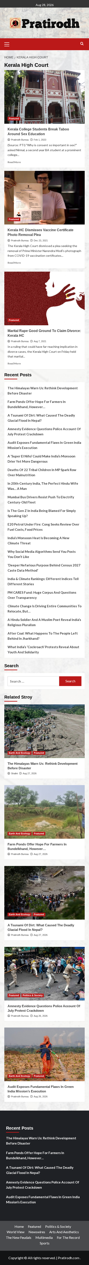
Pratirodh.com (68, 1258)
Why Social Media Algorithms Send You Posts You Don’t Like (42, 554)
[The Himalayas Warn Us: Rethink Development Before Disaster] (44, 731)
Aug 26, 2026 (41, 1016)
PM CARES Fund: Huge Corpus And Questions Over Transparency (42, 595)
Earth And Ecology (19, 753)
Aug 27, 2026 (30, 773)
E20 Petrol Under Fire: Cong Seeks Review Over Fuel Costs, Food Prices (43, 526)
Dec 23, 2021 (41, 240)
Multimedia (44, 1237)
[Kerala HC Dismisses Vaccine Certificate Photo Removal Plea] (44, 197)
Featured (14, 118)
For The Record (68, 1237)
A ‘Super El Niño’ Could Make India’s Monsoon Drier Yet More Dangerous (41, 458)
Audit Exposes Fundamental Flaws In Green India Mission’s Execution (44, 445)
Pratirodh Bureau (20, 139)
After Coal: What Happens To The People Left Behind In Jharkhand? (43, 635)
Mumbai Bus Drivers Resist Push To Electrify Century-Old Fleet (41, 499)
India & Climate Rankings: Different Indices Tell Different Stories (43, 581)
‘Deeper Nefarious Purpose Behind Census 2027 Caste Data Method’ (44, 567)
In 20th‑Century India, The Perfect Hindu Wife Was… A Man (43, 486)
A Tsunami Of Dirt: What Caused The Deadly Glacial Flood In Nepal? (41, 417)
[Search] (82, 44)
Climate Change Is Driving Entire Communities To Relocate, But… (44, 608)
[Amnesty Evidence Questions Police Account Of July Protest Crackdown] (44, 973)
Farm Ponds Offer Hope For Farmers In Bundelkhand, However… (37, 404)
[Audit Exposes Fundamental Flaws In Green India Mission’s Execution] (44, 1054)
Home (19, 1226)
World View (15, 1232)
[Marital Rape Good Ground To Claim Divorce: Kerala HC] (44, 298)
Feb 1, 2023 (40, 139)
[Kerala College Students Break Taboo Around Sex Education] (44, 97)
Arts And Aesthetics (64, 1232)
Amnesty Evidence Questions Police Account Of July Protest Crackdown (44, 431)
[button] (8, 43)
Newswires (37, 1232)
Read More (14, 162)
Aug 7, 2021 (40, 341)
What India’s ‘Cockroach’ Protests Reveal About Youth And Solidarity (43, 649)
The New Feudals (18, 1237)
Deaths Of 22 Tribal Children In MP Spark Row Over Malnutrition (42, 472)
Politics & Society (33, 995)
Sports (44, 1243)
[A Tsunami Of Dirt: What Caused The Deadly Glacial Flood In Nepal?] (44, 893)
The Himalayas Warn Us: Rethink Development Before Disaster (43, 390)
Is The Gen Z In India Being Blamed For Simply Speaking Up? (42, 513)
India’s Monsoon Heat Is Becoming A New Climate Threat (38, 540)
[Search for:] (33, 681)
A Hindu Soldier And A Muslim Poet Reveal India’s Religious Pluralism (44, 622)
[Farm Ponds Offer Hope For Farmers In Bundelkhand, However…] (44, 812)
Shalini (14, 773)
